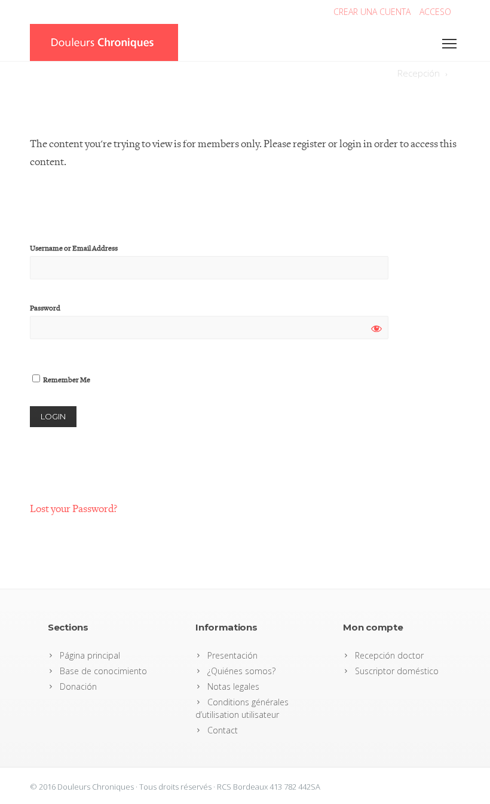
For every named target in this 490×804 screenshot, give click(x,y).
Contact (222, 730)
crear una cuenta (372, 11)
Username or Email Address (74, 248)
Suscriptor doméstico (397, 671)
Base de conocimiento (103, 671)
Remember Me (66, 380)
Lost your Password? (73, 508)
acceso (435, 11)
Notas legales (233, 686)
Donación (78, 686)
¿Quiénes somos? (241, 671)
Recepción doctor (389, 655)
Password (45, 308)
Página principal (90, 655)
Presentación (232, 655)
